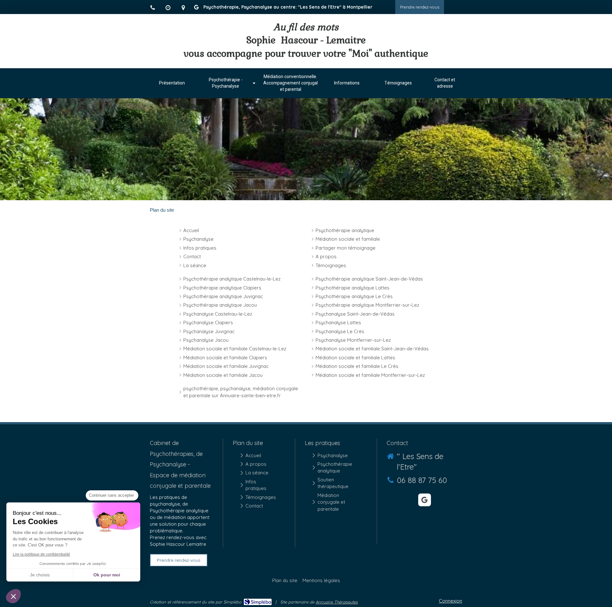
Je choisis (40, 574)
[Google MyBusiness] (196, 8)
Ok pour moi (106, 574)
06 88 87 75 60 (422, 480)
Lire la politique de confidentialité (41, 554)
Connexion (450, 601)
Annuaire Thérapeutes (337, 601)
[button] (13, 596)
